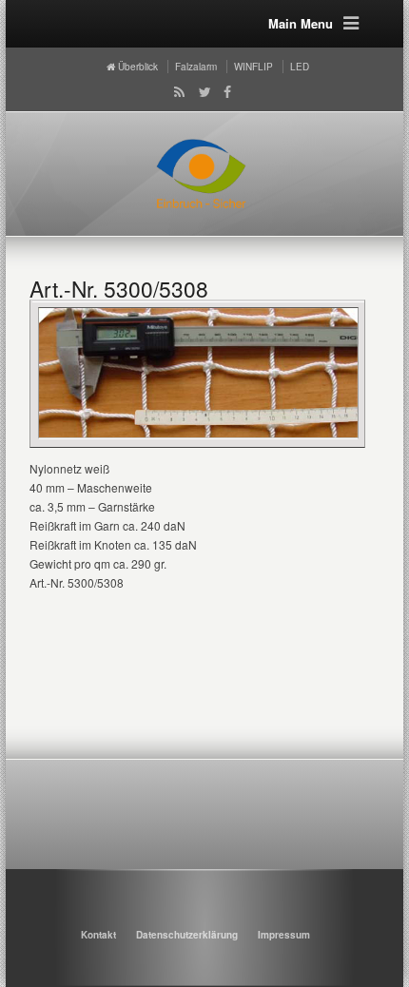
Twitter (201, 92)
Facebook (224, 92)
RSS (176, 92)
